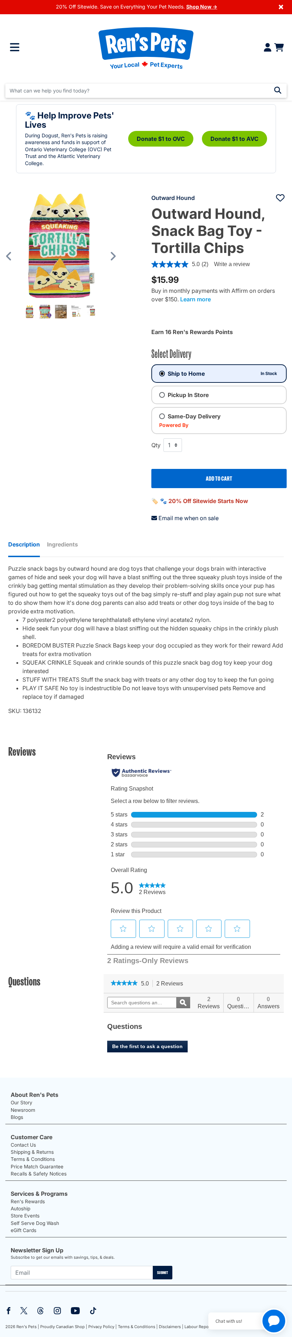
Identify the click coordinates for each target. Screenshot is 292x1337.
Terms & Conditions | (138, 1326)
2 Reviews (171, 984)
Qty (156, 445)
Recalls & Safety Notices (39, 1174)
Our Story (21, 1102)
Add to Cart (219, 478)
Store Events (25, 1216)
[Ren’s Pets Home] (145, 47)
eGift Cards (23, 1230)
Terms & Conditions (33, 1159)
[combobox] (146, 91)
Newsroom (23, 1110)
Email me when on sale (188, 518)
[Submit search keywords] (277, 90)
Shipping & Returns (32, 1152)
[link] (124, 983)
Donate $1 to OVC (161, 138)
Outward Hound (173, 197)
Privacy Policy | (102, 1326)
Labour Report (198, 1326)
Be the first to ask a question (147, 1046)
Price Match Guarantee (37, 1166)
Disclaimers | (171, 1326)
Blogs (17, 1117)
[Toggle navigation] (14, 47)
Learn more (195, 299)
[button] (13, 256)
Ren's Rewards (28, 1201)
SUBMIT (162, 1272)
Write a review (232, 264)
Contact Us (23, 1145)
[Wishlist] (280, 197)
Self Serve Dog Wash (35, 1223)
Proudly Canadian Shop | (63, 1326)
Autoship (20, 1208)
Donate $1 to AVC (234, 138)
